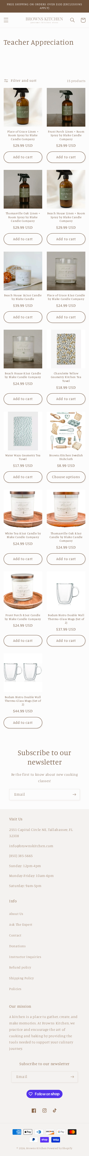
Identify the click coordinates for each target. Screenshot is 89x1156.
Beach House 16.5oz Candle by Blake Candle (23, 297)
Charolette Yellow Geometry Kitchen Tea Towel (66, 377)
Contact (15, 935)
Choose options (66, 477)
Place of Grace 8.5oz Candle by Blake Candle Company (66, 297)
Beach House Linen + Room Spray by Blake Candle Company (66, 217)
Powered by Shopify (59, 1148)
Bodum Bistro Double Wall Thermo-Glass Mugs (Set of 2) (66, 618)
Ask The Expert (20, 924)
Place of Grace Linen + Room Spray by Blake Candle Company (22, 135)
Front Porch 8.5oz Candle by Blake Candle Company (23, 616)
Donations (17, 946)
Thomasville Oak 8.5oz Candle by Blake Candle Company (66, 537)
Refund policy (20, 967)
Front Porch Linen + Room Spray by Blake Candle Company (66, 135)
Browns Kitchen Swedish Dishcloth (66, 457)
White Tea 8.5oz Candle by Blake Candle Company (23, 535)
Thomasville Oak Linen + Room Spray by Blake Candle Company (23, 217)
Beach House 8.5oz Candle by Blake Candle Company (23, 375)
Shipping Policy (21, 978)
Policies (15, 989)
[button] (6, 20)
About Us (16, 914)
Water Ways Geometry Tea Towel (23, 457)
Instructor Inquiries (25, 957)
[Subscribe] (74, 794)
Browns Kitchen (36, 1148)
